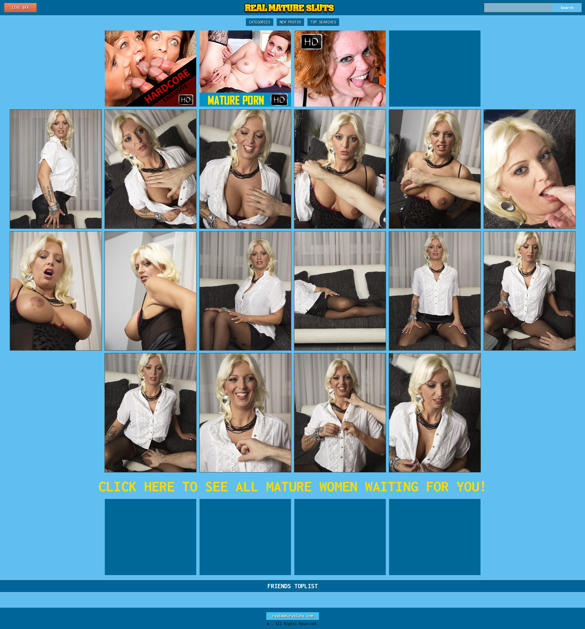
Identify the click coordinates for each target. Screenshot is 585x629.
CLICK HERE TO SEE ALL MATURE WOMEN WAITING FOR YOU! (292, 486)
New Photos (290, 22)
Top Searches (323, 22)
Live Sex (20, 7)
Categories (259, 22)
